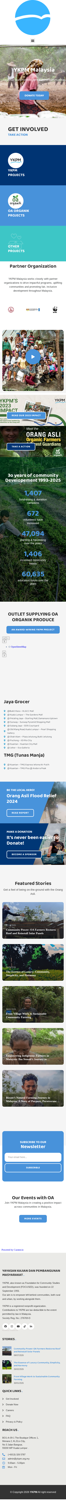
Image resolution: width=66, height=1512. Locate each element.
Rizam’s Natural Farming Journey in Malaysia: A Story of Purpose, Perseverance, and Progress (32, 1101)
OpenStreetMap (18, 646)
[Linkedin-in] (31, 1326)
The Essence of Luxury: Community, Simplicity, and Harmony (37, 1364)
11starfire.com (14, 1330)
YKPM (33, 1492)
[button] (32, 40)
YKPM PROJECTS (16, 172)
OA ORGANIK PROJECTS (18, 213)
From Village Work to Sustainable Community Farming (37, 1378)
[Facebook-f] (5, 1326)
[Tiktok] (24, 1326)
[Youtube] (18, 1326)
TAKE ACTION (18, 135)
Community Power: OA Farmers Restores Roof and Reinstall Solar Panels (37, 1350)
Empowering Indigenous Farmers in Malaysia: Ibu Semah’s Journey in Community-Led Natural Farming (27, 1059)
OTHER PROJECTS (16, 249)
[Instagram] (12, 1326)
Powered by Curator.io (12, 1249)
